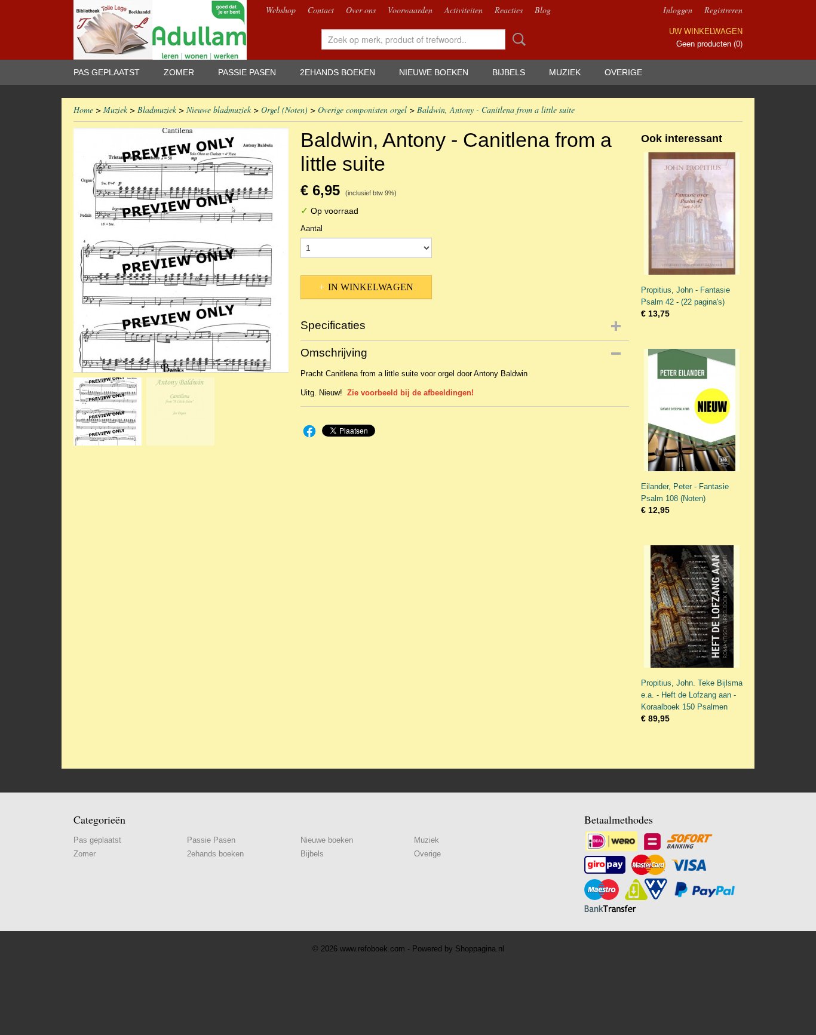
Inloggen (677, 10)
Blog (543, 10)
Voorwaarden (410, 10)
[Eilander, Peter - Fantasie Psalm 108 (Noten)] (692, 410)
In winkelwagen (370, 287)
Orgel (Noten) (284, 109)
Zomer (179, 72)
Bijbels (508, 72)
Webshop (281, 10)
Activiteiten (463, 10)
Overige (623, 72)
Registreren (723, 10)
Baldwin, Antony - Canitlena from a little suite (496, 109)
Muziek (565, 72)
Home (83, 109)
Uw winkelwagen (706, 31)
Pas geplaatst (106, 72)
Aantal (311, 228)
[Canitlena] (181, 250)
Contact (321, 10)
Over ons (361, 10)
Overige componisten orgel (362, 109)
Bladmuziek (156, 109)
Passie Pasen (247, 72)
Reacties (509, 10)
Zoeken (517, 39)
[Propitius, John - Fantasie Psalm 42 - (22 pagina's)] (692, 213)
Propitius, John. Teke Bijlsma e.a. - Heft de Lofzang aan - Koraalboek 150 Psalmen (692, 694)
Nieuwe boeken (433, 72)
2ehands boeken (337, 72)
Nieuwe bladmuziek (218, 109)
